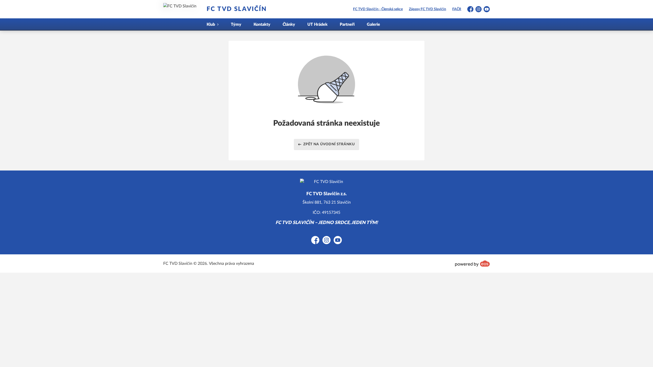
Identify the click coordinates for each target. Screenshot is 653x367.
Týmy (236, 24)
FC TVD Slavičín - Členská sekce (378, 9)
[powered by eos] (472, 263)
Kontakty (262, 24)
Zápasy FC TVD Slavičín (427, 9)
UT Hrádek (317, 24)
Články (289, 24)
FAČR (456, 9)
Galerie (373, 24)
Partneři (347, 24)
